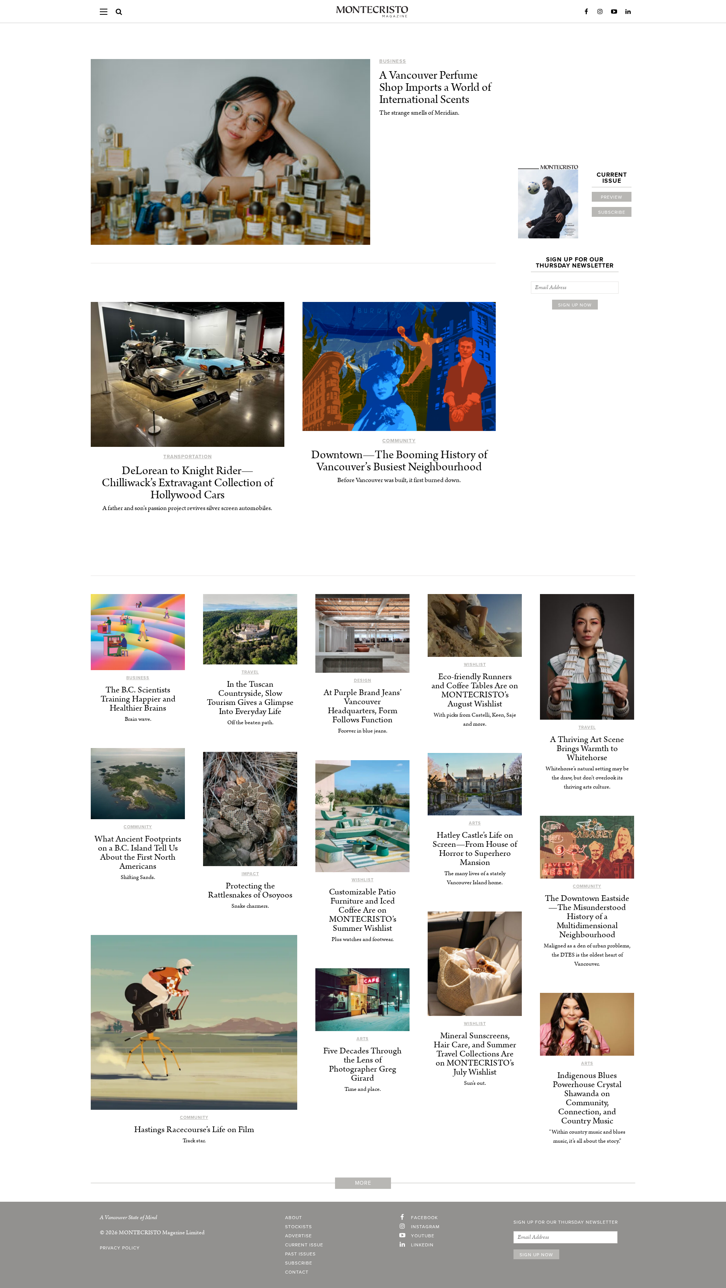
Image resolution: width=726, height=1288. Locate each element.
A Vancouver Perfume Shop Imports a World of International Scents (435, 87)
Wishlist (475, 664)
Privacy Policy (120, 1248)
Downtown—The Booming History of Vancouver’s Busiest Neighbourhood (399, 461)
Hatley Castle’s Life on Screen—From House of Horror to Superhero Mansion (475, 849)
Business (392, 61)
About (293, 1217)
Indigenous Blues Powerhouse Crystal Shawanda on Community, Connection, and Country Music (587, 1098)
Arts (475, 823)
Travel (250, 672)
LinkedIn (628, 11)
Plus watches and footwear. (363, 939)
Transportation (187, 457)
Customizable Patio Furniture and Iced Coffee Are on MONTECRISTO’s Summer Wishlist (362, 910)
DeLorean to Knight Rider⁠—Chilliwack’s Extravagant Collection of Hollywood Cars (187, 483)
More (363, 1183)
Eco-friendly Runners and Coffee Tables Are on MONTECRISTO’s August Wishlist (474, 690)
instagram (425, 1226)
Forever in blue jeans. (362, 731)
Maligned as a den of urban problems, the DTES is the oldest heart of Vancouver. (587, 955)
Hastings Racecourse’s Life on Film (194, 1129)
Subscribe (611, 212)
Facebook (586, 11)
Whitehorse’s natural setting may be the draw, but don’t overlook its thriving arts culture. (587, 778)
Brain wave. (138, 719)
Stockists (298, 1226)
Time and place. (362, 1089)
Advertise (298, 1235)
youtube (422, 1235)
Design (362, 680)
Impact (250, 873)
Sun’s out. (475, 1083)
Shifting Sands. (138, 877)
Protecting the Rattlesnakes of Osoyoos (250, 890)
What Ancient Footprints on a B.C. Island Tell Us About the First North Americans (138, 853)
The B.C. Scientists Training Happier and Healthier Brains (138, 699)
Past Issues (300, 1254)
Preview (611, 197)
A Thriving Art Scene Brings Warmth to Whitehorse (587, 748)
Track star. (194, 1141)
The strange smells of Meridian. (419, 112)
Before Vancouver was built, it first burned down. (399, 480)
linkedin (422, 1245)
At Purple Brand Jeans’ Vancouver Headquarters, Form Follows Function (363, 706)
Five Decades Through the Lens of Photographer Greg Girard (362, 1064)
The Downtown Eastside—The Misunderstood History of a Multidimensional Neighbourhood (587, 916)
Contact (297, 1272)
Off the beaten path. (250, 722)
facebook (424, 1217)
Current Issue (304, 1245)
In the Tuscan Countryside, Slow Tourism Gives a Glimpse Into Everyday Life (250, 698)
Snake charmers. (250, 906)
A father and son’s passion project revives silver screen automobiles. (187, 508)
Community (399, 441)
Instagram (600, 11)
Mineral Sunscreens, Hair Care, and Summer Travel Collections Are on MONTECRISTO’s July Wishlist (475, 1054)
